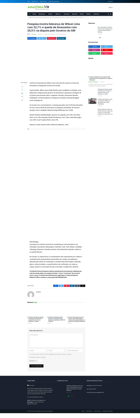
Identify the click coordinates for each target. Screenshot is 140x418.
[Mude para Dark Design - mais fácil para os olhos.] (108, 14)
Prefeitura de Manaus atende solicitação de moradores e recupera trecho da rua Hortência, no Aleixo (35, 319)
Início (30, 17)
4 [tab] (102, 38)
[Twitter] (22, 90)
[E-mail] (22, 100)
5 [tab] (72, 396)
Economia (67, 14)
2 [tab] (100, 38)
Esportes (74, 14)
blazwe (38, 411)
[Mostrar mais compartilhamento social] (67, 38)
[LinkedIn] (22, 93)
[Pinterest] (22, 96)
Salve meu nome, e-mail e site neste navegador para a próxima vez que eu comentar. (51, 354)
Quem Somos (35, 1)
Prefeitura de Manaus (93, 82)
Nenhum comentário (50, 34)
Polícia (82, 14)
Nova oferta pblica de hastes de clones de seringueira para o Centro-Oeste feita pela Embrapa (105, 30)
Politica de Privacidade (54, 1)
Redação (34, 34)
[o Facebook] (22, 86)
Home (28, 1)
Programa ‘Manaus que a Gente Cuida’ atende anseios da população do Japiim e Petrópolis (100, 78)
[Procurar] (110, 14)
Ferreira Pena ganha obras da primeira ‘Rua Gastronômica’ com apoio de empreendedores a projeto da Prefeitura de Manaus (76, 319)
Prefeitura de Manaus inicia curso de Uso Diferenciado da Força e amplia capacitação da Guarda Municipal (74, 388)
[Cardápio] (29, 14)
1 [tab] (98, 38)
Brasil (50, 14)
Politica (88, 14)
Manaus (58, 14)
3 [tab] (101, 38)
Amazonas (42, 14)
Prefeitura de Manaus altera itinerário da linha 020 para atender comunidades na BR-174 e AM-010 (56, 319)
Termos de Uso (43, 1)
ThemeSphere (49, 411)
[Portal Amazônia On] (38, 7)
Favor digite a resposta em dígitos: (37, 357)
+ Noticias (96, 14)
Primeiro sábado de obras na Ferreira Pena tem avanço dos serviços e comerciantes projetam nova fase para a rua (105, 112)
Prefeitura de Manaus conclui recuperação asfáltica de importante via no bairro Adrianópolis (105, 102)
